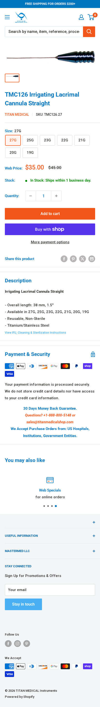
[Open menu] (7, 17)
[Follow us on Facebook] (8, 643)
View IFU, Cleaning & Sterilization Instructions (35, 332)
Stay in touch (23, 604)
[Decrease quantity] (30, 196)
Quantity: (12, 196)
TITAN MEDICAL (17, 114)
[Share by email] (91, 258)
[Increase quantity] (56, 196)
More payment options (50, 242)
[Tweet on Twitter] (82, 258)
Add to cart (50, 213)
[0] (91, 17)
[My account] (81, 17)
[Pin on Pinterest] (73, 258)
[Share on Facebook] (64, 258)
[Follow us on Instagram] (17, 643)
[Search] (89, 31)
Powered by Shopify (19, 697)
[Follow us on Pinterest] (26, 643)
